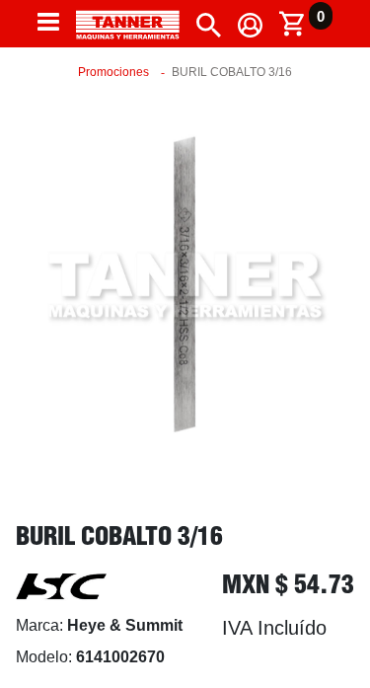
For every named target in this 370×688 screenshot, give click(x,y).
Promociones (113, 72)
